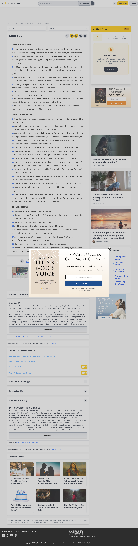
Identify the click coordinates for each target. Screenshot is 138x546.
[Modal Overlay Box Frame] (69, 273)
